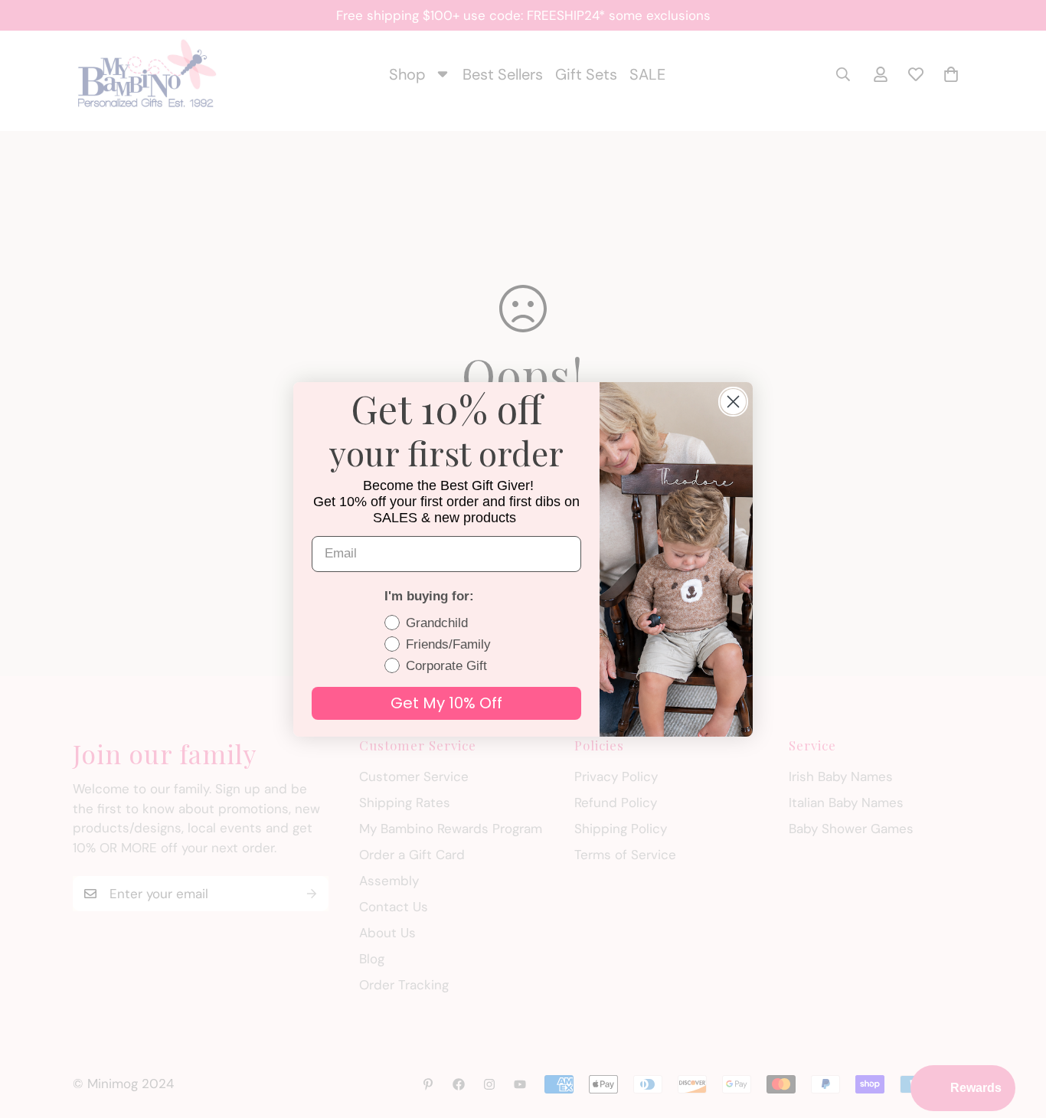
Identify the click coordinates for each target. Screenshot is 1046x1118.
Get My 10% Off (446, 703)
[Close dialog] (733, 401)
